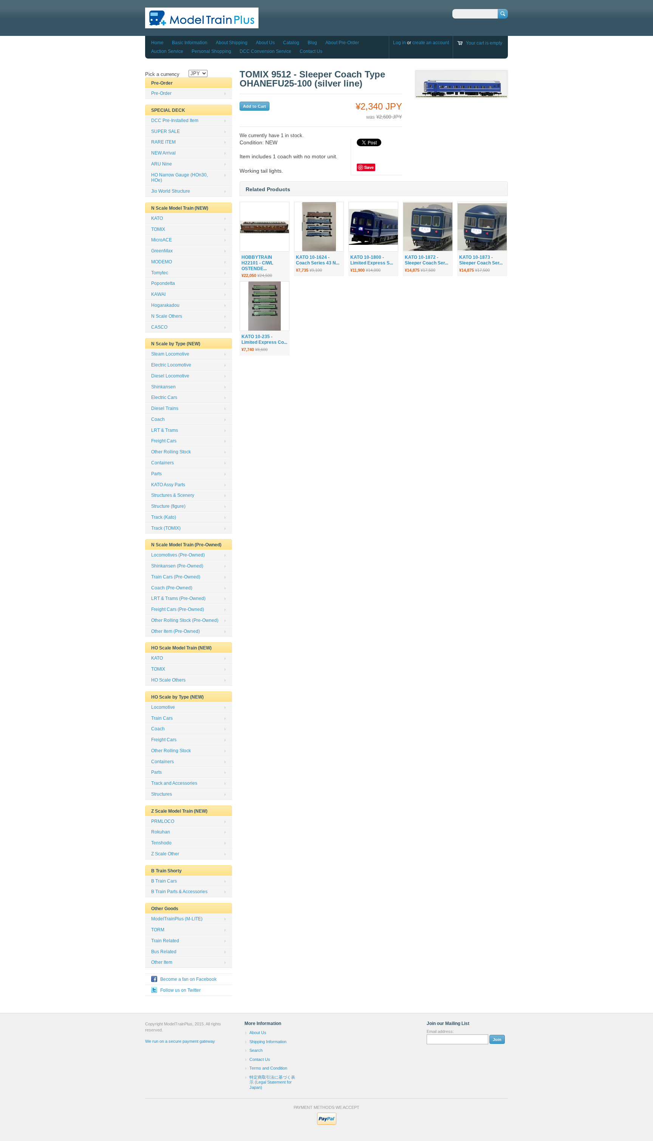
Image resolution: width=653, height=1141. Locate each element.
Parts (156, 473)
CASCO (159, 327)
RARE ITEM (163, 142)
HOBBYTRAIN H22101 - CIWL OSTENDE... (257, 263)
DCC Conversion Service (265, 51)
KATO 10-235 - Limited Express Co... (264, 339)
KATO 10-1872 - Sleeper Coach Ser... (426, 260)
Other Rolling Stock (171, 452)
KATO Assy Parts (168, 484)
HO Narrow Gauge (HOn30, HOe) (179, 177)
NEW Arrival (163, 153)
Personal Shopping (211, 51)
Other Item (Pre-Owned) (175, 631)
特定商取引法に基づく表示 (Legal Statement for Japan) (272, 1082)
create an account (430, 42)
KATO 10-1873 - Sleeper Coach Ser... (481, 260)
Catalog (291, 42)
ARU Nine (161, 164)
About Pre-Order (342, 42)
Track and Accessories (174, 783)
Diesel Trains (164, 408)
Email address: (440, 1031)
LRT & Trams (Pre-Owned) (178, 598)
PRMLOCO (162, 821)
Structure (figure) (168, 506)
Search (256, 1050)
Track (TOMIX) (166, 528)
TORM (157, 929)
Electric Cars (164, 397)
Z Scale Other (165, 854)
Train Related (165, 940)
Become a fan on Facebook (188, 979)
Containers (162, 462)
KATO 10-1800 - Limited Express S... (371, 260)
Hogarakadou (165, 305)
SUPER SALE (165, 131)
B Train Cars (164, 881)
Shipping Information (267, 1041)
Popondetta (163, 283)
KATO (157, 218)
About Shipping (232, 42)
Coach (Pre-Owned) (171, 588)
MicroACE (161, 240)
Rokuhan (160, 832)
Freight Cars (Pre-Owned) (177, 609)
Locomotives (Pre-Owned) (178, 555)
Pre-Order (161, 93)
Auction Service (167, 51)
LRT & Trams (164, 430)
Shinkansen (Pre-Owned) (177, 566)
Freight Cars (163, 441)
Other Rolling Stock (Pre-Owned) (184, 620)
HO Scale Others (168, 680)
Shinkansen (163, 387)
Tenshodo (161, 843)
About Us (265, 42)
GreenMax (162, 251)
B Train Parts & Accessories (179, 891)
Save (369, 167)
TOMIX (158, 229)
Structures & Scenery (172, 495)
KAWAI (158, 294)
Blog (312, 42)
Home (157, 42)
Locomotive (163, 707)
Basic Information (189, 42)
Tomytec (159, 272)
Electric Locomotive (171, 365)
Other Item (161, 962)
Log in (399, 42)
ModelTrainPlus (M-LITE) (177, 918)
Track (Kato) (163, 517)
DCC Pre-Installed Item (174, 120)
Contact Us (311, 51)
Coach (158, 419)
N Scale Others (166, 316)
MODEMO (161, 261)
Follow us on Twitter (180, 990)
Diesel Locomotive (170, 376)
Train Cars (162, 718)
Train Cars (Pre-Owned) (175, 577)
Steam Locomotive (170, 354)
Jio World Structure (170, 191)
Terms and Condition (268, 1068)
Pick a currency (162, 74)
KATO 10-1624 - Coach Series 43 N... (317, 260)
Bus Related (163, 951)
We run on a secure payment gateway (180, 1041)
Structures (161, 794)
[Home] (201, 25)
